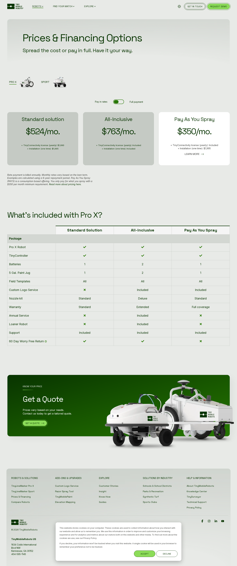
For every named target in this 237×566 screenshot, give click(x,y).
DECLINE (167, 554)
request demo (218, 6)
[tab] (23, 82)
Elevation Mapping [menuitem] (65, 502)
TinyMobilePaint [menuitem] (63, 496)
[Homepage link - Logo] (19, 523)
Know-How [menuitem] (104, 496)
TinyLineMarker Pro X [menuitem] (22, 485)
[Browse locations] (179, 6)
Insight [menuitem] (102, 491)
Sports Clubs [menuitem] (150, 502)
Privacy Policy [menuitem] (194, 507)
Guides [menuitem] (102, 502)
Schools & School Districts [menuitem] (157, 485)
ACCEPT (145, 554)
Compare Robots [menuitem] (20, 502)
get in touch (195, 6)
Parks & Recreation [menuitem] (153, 491)
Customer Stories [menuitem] (108, 485)
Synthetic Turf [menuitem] (151, 496)
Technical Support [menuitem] (197, 502)
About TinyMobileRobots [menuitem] (200, 485)
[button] (202, 521)
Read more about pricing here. (65, 184)
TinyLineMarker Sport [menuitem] (23, 491)
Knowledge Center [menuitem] (197, 491)
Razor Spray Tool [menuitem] (64, 491)
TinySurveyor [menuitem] (194, 496)
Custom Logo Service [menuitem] (67, 485)
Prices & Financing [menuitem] (21, 496)
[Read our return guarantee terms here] (46, 341)
